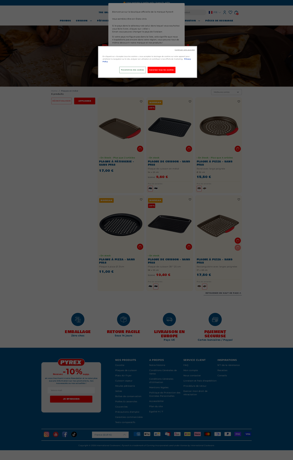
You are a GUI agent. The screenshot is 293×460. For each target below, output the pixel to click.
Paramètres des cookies (132, 70)
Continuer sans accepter (185, 50)
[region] (147, 62)
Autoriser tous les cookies (161, 70)
